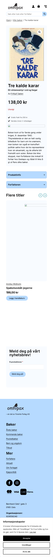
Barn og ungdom (14, 443)
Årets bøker (11, 430)
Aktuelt (9, 463)
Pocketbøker (12, 439)
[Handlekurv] (39, 6)
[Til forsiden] (16, 6)
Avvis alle (26, 552)
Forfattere (10, 458)
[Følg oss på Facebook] (9, 483)
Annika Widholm (13, 284)
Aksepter (26, 538)
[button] (45, 6)
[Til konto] (33, 6)
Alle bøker (17, 20)
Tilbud (9, 447)
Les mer (33, 532)
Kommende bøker (14, 434)
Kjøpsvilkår (11, 472)
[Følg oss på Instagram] (17, 483)
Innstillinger (26, 545)
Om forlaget (11, 467)
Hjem (8, 20)
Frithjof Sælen (17, 93)
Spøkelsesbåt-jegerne (19, 287)
